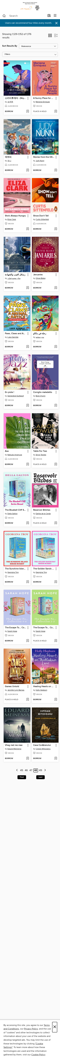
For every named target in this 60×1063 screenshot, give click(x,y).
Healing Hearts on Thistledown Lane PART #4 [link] (44, 686)
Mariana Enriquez (43, 102)
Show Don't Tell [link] (41, 216)
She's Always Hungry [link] (15, 216)
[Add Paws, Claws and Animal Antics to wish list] (27, 347)
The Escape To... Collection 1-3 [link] (44, 627)
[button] (50, 36)
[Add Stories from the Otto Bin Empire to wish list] (56, 170)
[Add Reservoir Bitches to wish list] (56, 523)
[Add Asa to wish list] (27, 464)
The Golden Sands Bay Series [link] (44, 569)
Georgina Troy (13, 572)
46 (26, 770)
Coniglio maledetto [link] (42, 392)
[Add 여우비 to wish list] (27, 170)
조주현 (10, 102)
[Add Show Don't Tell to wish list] (56, 229)
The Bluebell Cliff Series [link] (15, 510)
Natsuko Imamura (14, 455)
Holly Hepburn (41, 690)
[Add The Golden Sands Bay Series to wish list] (56, 582)
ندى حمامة (40, 337)
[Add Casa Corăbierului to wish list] (56, 758)
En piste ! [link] (9, 392)
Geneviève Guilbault (15, 396)
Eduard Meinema (14, 749)
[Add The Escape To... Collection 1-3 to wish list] (56, 641)
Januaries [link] (38, 274)
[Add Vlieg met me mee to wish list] (27, 758)
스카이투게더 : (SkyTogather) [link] (15, 98)
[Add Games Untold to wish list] (27, 700)
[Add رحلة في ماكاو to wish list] (56, 347)
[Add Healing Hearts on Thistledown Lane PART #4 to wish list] (56, 700)
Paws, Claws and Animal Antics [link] (15, 333)
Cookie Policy (38, 1054)
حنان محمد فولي (14, 278)
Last (40, 777)
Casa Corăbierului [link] (42, 745)
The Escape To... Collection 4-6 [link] (15, 627)
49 (40, 770)
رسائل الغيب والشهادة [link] (15, 274)
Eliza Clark (11, 219)
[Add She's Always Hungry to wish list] (27, 229)
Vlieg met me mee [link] (13, 745)
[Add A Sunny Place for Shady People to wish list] (56, 111)
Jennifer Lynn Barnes (15, 690)
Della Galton (12, 514)
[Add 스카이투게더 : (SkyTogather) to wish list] (27, 111)
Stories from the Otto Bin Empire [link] (44, 157)
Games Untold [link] (12, 686)
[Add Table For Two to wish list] (56, 464)
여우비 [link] (8, 157)
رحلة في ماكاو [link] (39, 333)
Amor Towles (41, 455)
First (22, 777)
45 (21, 770)
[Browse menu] (55, 16)
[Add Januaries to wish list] (56, 288)
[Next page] (45, 770)
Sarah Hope (12, 631)
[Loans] (49, 16)
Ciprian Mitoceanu (43, 749)
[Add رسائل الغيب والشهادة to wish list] (27, 288)
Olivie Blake (40, 278)
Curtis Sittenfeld (42, 219)
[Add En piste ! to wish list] (27, 405)
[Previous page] (17, 770)
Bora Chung (40, 396)
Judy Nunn (40, 161)
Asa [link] (7, 451)
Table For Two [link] (40, 451)
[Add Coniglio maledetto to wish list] (56, 405)
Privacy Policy (31, 1028)
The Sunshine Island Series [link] (15, 569)
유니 (9, 161)
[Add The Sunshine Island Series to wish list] (27, 582)
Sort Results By (9, 46)
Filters (7, 54)
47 (30, 770)
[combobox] (24, 15)
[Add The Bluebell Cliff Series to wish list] (27, 523)
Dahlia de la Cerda (43, 514)
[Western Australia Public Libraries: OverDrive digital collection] (30, 6)
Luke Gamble (12, 337)
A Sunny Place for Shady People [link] (44, 98)
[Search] (4, 15)
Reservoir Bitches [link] (41, 510)
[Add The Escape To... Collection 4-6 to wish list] (27, 641)
